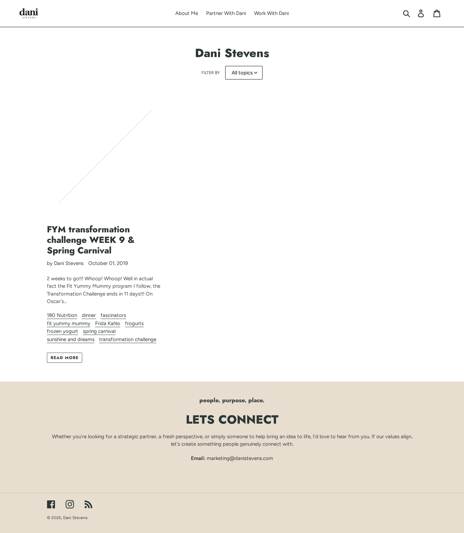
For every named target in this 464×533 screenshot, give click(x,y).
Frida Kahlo (107, 323)
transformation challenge (127, 339)
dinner (89, 315)
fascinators (113, 315)
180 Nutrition (62, 315)
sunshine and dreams (70, 339)
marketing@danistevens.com (240, 458)
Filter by (210, 72)
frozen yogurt (62, 331)
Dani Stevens (75, 517)
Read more (64, 358)
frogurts (134, 323)
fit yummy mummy (68, 323)
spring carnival (99, 331)
